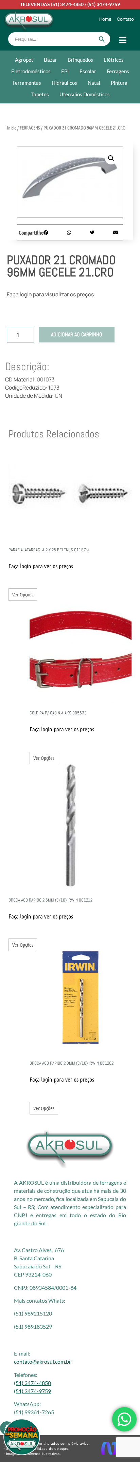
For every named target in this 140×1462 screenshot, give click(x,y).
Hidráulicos (64, 83)
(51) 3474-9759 (103, 4)
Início (11, 127)
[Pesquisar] (101, 39)
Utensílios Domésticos (84, 94)
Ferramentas (27, 83)
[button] (111, 158)
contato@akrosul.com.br (42, 1361)
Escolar (88, 71)
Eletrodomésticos (31, 71)
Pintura (119, 83)
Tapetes (40, 94)
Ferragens (118, 71)
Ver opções (22, 594)
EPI (65, 71)
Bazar (50, 60)
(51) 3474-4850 (67, 4)
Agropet (24, 60)
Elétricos (114, 60)
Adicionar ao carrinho (76, 334)
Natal (94, 83)
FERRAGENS (30, 127)
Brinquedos (80, 60)
